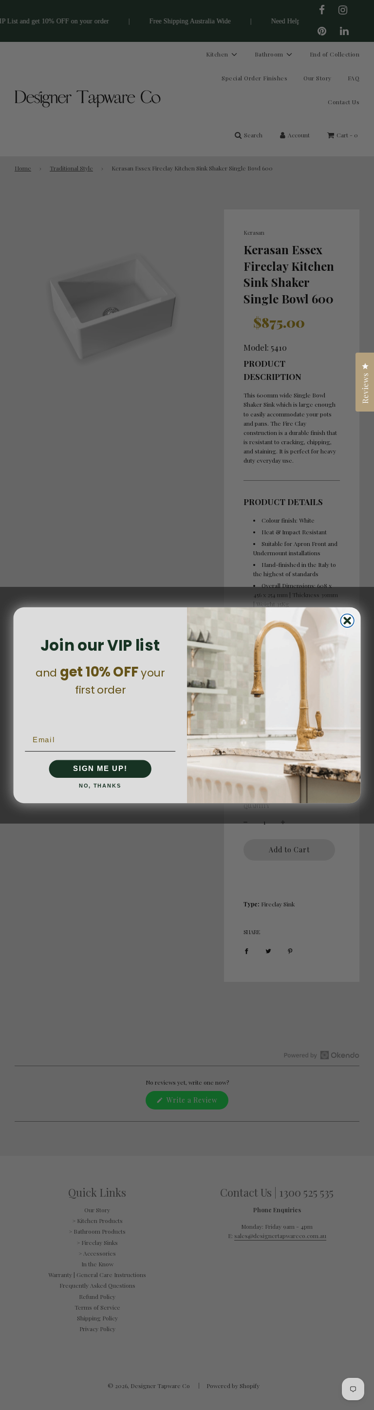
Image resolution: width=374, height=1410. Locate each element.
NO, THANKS (100, 786)
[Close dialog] (347, 620)
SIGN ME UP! (100, 768)
